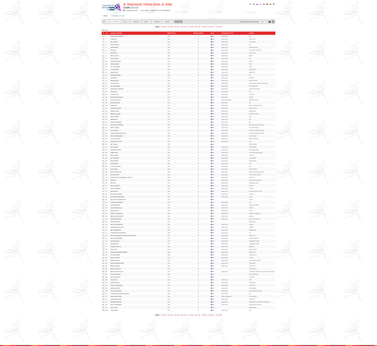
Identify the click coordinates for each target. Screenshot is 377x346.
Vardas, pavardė (116, 33)
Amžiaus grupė (198, 33)
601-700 (197, 27)
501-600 (190, 27)
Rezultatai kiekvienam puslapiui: (249, 21)
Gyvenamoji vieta (227, 33)
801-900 (211, 27)
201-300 (170, 27)
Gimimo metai (171, 33)
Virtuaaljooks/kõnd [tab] (117, 16)
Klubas (251, 33)
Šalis (212, 33)
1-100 (157, 27)
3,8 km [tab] (105, 16)
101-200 (163, 27)
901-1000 (219, 27)
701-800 (204, 27)
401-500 (183, 27)
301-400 (177, 27)
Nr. (107, 33)
